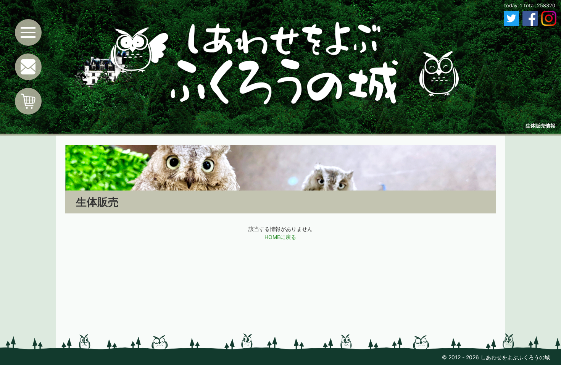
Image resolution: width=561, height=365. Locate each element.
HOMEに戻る (280, 237)
